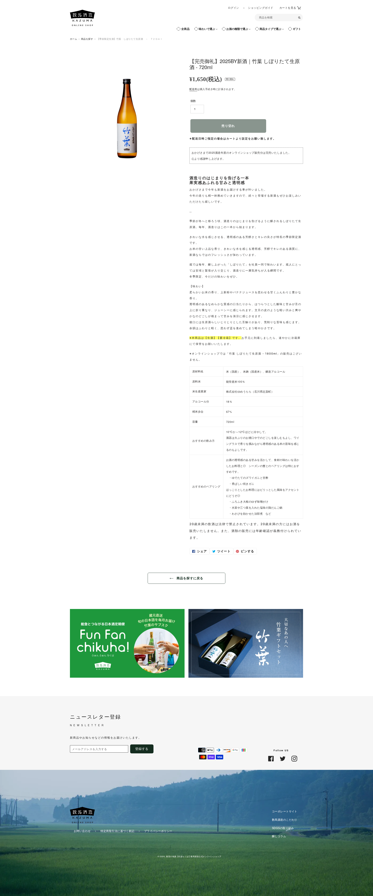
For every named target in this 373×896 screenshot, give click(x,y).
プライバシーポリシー (158, 831)
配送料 (193, 89)
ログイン (234, 7)
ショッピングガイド (260, 8)
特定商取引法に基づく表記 (117, 831)
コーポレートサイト (284, 811)
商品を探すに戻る (189, 578)
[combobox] (279, 17)
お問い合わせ (83, 831)
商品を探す (87, 38)
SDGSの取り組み (283, 828)
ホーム (73, 38)
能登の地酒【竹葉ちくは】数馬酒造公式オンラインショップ (193, 856)
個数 (193, 101)
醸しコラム (279, 836)
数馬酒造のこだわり (284, 819)
